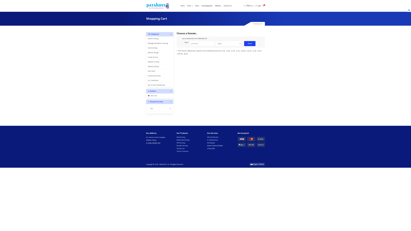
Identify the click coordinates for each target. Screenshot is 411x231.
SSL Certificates (153, 80)
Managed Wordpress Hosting (158, 43)
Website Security (153, 62)
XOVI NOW (151, 71)
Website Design (153, 53)
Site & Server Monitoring (156, 85)
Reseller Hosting (182, 146)
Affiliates (218, 6)
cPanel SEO (211, 149)
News (197, 6)
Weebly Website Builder (215, 146)
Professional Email (154, 76)
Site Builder (211, 143)
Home (183, 6)
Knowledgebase (207, 6)
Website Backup (153, 66)
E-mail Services (153, 57)
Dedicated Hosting (183, 140)
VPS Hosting (181, 143)
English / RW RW (258, 164)
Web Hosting (181, 137)
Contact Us (228, 6)
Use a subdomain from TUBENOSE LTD (194, 38)
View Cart (153, 96)
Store (189, 6)
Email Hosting (152, 48)
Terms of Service (182, 151)
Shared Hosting (153, 39)
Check (250, 43)
